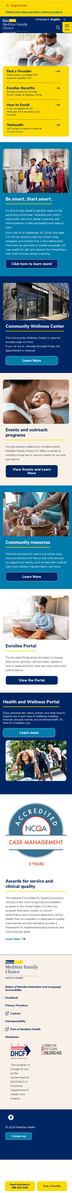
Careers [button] (15, 1013)
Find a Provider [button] (52, 1186)
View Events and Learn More (32, 471)
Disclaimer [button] (12, 1037)
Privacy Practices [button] (16, 1005)
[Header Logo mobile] (15, 24)
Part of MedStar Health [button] (25, 1029)
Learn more (29, 732)
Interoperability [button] (15, 1021)
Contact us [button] (19, 1136)
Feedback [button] (11, 998)
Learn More (31, 360)
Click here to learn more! (32, 263)
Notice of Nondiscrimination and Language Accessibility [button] (33, 988)
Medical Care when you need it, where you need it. (34, 12)
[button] (58, 27)
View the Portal (32, 680)
